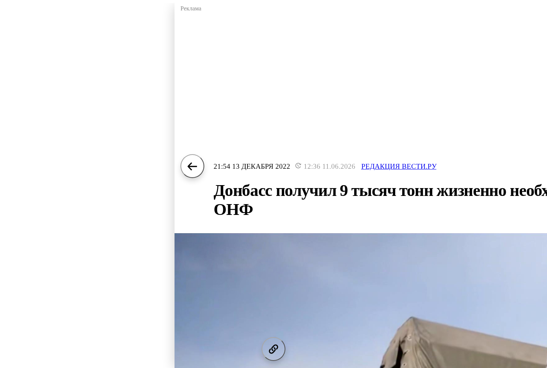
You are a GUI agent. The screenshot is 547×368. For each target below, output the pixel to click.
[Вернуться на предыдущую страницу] (192, 166)
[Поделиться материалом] (273, 349)
